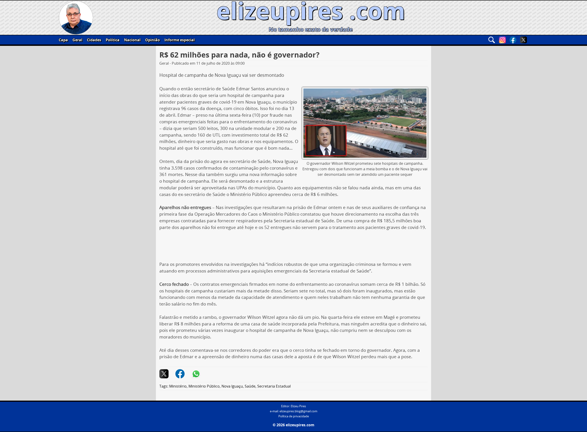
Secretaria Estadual (274, 386)
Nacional (132, 39)
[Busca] (491, 39)
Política (112, 39)
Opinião (152, 39)
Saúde (250, 386)
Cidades (94, 39)
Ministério (178, 386)
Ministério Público (204, 386)
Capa (63, 39)
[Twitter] (523, 39)
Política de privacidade (293, 416)
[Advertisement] (293, 247)
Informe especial (179, 39)
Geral (77, 39)
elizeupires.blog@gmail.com (298, 411)
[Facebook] (512, 39)
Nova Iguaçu (232, 386)
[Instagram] (502, 39)
